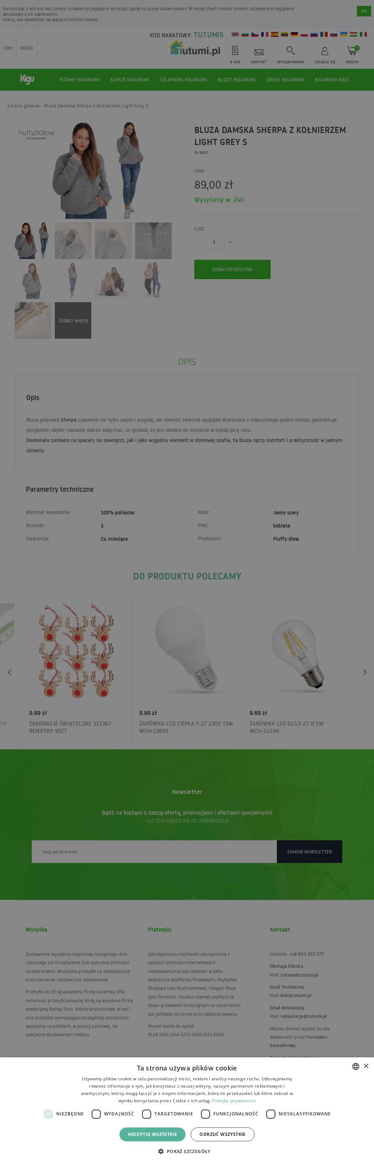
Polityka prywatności (234, 1101)
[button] (187, 1151)
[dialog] (187, 1110)
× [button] (366, 1066)
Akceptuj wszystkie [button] (152, 1134)
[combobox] (355, 1066)
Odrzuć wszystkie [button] (222, 1134)
